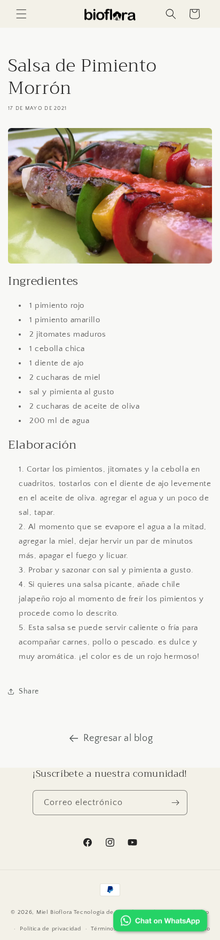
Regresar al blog (118, 738)
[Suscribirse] (175, 802)
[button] (21, 14)
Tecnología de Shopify (105, 912)
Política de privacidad (50, 929)
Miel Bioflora (54, 912)
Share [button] (29, 691)
